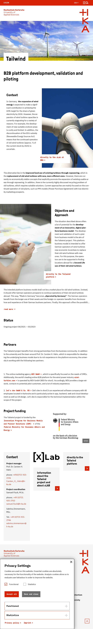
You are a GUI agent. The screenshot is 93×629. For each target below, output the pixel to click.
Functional (13, 584)
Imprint (27, 623)
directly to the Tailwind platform (58, 275)
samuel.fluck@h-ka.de (16, 504)
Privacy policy (12, 623)
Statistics (32, 584)
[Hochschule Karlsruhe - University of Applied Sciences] (14, 13)
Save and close (31, 594)
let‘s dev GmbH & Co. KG (17, 390)
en (75, 3)
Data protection (74, 595)
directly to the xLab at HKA (52, 158)
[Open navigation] (85, 3)
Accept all (12, 594)
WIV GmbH (35, 374)
